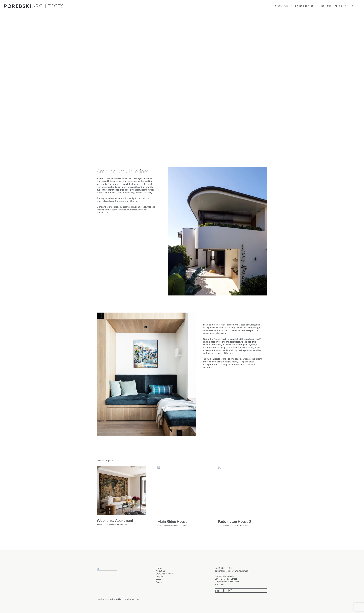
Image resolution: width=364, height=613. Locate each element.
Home (159, 568)
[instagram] (230, 590)
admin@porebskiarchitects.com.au (232, 570)
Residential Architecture (118, 524)
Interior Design (102, 524)
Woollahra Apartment (115, 520)
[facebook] (224, 590)
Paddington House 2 (234, 521)
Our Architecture (164, 573)
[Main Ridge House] (182, 491)
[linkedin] (217, 590)
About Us (160, 570)
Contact (160, 582)
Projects (160, 576)
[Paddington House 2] (243, 491)
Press (158, 579)
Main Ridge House (172, 521)
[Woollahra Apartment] (121, 490)
